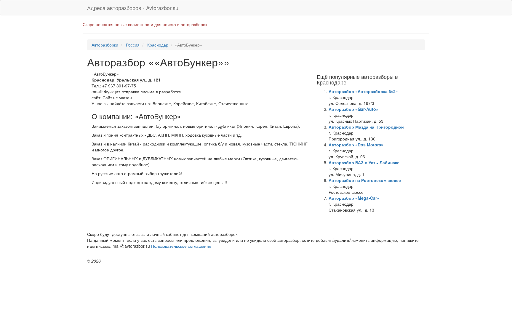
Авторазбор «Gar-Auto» (353, 109)
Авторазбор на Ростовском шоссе (365, 180)
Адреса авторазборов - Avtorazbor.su (132, 8)
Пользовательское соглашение (181, 246)
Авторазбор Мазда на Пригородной (366, 127)
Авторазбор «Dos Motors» (356, 145)
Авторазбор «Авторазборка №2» (363, 91)
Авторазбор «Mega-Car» (354, 198)
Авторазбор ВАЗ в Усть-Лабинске (364, 162)
